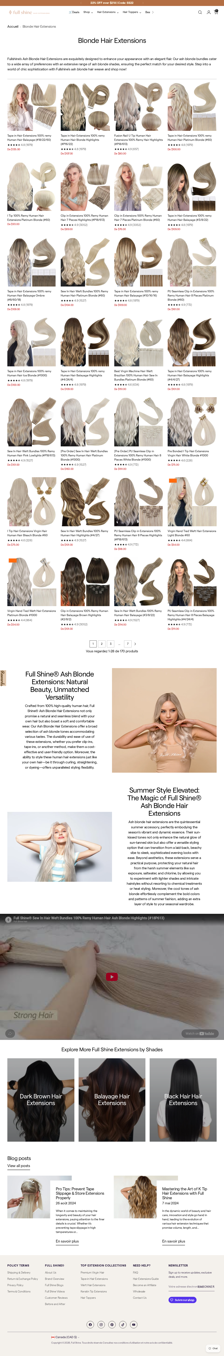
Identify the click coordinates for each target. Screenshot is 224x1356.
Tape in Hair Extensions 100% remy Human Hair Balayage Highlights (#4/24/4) (83, 375)
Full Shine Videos (55, 1291)
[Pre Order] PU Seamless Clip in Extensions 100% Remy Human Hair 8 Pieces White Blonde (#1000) (137, 455)
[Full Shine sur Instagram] (101, 1324)
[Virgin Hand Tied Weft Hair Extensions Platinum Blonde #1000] (31, 581)
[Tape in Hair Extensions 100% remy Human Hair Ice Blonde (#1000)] (31, 341)
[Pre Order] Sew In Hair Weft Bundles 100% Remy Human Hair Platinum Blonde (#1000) (84, 455)
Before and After (55, 1304)
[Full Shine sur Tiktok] (123, 1324)
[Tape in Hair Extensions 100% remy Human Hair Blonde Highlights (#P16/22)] (85, 106)
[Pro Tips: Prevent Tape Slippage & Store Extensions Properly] (39, 1212)
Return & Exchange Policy (22, 1279)
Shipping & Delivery (18, 1272)
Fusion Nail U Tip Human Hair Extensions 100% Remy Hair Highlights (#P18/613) (138, 140)
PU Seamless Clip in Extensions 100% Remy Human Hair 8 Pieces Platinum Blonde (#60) (191, 295)
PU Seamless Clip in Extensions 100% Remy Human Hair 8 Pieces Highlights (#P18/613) (138, 535)
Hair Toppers (88, 1297)
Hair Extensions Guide (146, 1279)
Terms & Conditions (18, 1291)
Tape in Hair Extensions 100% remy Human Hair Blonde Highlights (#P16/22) (83, 140)
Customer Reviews (56, 1297)
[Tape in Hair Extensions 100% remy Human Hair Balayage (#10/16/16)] (138, 262)
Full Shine (76, 1343)
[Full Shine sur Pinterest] (112, 1324)
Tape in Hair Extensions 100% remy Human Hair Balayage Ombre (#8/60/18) (29, 295)
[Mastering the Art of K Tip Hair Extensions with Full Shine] (146, 1212)
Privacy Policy (15, 1285)
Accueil (12, 26)
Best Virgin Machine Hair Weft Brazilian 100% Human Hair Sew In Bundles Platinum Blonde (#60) (136, 375)
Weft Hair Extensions (93, 1285)
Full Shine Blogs (54, 1285)
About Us (50, 1272)
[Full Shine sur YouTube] (133, 1324)
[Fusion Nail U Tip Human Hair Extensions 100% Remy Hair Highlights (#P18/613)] (138, 106)
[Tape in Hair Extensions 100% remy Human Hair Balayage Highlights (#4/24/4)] (85, 341)
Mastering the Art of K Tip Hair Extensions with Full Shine (184, 1193)
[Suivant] (143, 3)
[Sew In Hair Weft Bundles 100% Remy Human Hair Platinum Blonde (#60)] (85, 262)
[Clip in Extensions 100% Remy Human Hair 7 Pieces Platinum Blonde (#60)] (138, 186)
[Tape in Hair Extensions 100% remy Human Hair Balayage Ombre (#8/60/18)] (31, 262)
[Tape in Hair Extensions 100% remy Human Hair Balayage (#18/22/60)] (31, 106)
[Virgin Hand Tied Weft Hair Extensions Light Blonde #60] (192, 501)
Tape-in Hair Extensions (94, 1279)
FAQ (135, 1272)
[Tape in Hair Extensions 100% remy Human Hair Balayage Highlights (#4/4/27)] (192, 341)
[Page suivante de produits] (135, 643)
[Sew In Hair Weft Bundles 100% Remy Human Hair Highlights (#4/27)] (85, 501)
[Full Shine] (29, 12)
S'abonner (206, 1286)
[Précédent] (81, 3)
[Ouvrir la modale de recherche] (200, 12)
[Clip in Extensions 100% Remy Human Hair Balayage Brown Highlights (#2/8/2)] (85, 581)
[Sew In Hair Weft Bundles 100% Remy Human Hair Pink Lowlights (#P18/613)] (31, 421)
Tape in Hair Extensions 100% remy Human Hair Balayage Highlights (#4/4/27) (190, 375)
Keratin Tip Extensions (94, 1291)
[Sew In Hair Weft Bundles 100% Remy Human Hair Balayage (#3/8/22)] (138, 581)
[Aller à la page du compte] (207, 12)
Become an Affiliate (144, 1285)
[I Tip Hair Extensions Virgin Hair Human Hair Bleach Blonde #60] (31, 501)
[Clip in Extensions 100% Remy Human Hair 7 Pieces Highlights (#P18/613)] (85, 186)
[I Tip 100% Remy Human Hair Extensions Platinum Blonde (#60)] (31, 186)
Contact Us (139, 1297)
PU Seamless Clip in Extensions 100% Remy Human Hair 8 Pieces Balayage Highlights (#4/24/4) (191, 615)
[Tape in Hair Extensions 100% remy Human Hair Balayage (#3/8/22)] (192, 186)
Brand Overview (54, 1279)
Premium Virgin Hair (92, 1272)
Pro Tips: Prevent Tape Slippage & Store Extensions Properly (80, 1193)
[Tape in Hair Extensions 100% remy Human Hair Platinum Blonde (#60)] (192, 106)
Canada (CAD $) (66, 1337)
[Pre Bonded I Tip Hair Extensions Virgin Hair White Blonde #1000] (192, 421)
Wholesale (139, 1291)
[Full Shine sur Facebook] (90, 1324)
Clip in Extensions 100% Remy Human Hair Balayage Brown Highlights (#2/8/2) (84, 615)
